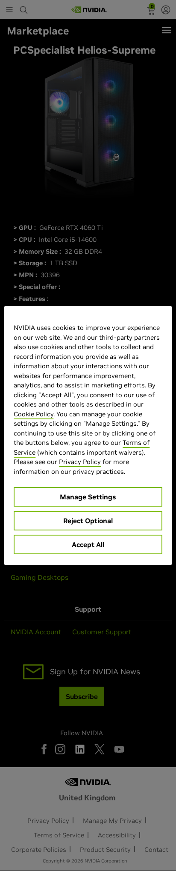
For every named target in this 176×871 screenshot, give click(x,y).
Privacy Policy (80, 462)
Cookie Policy (33, 414)
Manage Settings (88, 497)
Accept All (88, 544)
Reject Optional (88, 520)
